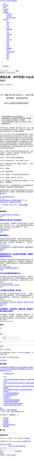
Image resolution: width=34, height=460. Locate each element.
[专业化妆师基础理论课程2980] (9, 268)
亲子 (8, 24)
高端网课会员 (22, 369)
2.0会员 (20, 367)
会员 (27, 369)
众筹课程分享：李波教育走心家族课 (10, 202)
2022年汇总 (3, 369)
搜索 (17, 70)
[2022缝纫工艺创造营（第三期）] (10, 285)
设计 (8, 55)
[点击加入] (16, 357)
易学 (8, 43)
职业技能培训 (11, 52)
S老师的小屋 (26, 367)
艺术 (17, 367)
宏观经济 (6, 196)
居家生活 (9, 34)
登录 (1, 408)
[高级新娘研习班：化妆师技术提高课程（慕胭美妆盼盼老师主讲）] (17, 248)
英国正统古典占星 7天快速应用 (11, 220)
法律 (8, 45)
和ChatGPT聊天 (11, 17)
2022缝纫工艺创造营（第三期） (11, 290)
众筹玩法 (9, 16)
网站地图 (6, 426)
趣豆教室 (5, 367)
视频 (31, 367)
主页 (4, 4)
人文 (8, 26)
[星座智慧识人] (4, 230)
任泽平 (2, 196)
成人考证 (9, 39)
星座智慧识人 (4, 235)
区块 (30, 369)
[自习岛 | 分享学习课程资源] (8, 0)
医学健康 (9, 29)
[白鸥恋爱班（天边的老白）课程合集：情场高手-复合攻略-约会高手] (17, 303)
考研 (8, 50)
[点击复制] (27, 352)
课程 (14, 369)
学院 (2, 370)
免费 (4, 7)
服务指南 (6, 12)
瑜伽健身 (9, 48)
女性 (8, 369)
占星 (17, 369)
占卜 (8, 31)
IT (7, 21)
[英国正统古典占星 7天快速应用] (9, 214)
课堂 (5, 370)
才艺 (8, 41)
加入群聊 (24, 205)
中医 (9, 367)
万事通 (5, 10)
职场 (8, 53)
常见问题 (9, 14)
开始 (20, 205)
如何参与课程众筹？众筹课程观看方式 (11, 200)
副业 (8, 27)
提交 (2, 346)
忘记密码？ (13, 455)
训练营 (11, 369)
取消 (1, 334)
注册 (8, 455)
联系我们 (6, 423)
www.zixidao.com (18, 441)
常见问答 (6, 418)
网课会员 (13, 367)
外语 (8, 33)
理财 (8, 46)
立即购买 (20, 116)
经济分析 (12, 196)
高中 (8, 58)
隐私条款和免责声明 (9, 424)
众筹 (7, 84)
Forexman (9, 370)
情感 (8, 38)
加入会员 (6, 9)
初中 (8, 57)
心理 (8, 36)
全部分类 (6, 19)
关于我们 (6, 419)
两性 (8, 22)
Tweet (5, 376)
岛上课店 (6, 5)
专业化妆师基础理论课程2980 (10, 273)
